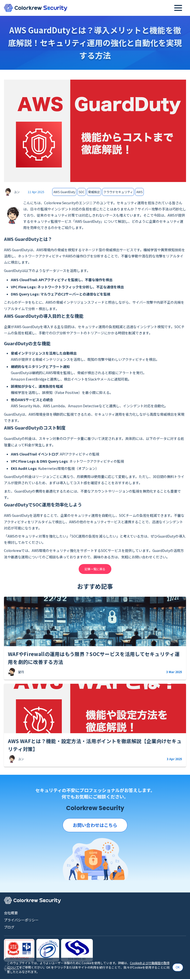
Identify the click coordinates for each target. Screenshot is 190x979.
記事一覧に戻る (95, 569)
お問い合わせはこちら (95, 825)
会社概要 (11, 912)
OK (178, 967)
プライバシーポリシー (21, 919)
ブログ (9, 927)
